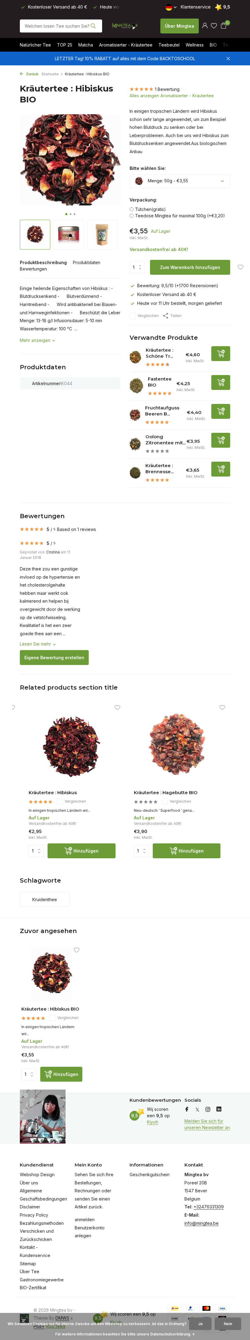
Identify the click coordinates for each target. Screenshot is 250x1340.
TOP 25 (64, 44)
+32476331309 (209, 1206)
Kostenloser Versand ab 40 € (166, 294)
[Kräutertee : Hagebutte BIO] (177, 746)
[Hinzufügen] (220, 353)
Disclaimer (30, 1206)
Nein (228, 1323)
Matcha (85, 44)
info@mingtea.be (201, 1223)
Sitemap (28, 1263)
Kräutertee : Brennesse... (159, 468)
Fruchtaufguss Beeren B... (162, 411)
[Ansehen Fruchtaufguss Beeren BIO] (135, 415)
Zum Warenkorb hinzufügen (190, 267)
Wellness (195, 44)
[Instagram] (207, 1109)
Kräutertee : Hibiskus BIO (50, 1009)
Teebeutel (169, 44)
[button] (66, 214)
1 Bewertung (167, 89)
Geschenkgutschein (150, 1174)
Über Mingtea (179, 26)
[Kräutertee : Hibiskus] (72, 746)
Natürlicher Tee (35, 44)
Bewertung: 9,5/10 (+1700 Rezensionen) (177, 285)
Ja (200, 1323)
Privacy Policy (34, 1215)
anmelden (85, 1219)
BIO (213, 44)
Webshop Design (37, 1174)
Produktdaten (86, 262)
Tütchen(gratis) (150, 209)
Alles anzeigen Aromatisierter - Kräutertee (172, 95)
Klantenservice (196, 6)
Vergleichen (148, 315)
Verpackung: (143, 199)
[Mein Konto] (205, 25)
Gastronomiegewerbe (42, 1279)
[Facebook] (186, 1109)
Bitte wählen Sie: (148, 168)
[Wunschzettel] (214, 25)
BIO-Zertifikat (33, 1287)
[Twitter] (197, 1109)
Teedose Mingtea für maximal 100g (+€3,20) (180, 215)
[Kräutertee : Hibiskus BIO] (51, 974)
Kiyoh (152, 1122)
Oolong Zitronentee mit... (165, 440)
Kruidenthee (44, 899)
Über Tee (29, 1271)
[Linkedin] (218, 1109)
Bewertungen (33, 268)
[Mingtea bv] (125, 26)
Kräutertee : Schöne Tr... (159, 353)
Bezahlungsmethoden (42, 1223)
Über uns (29, 1182)
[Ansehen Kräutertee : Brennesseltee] (135, 473)
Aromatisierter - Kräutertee (125, 44)
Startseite (50, 74)
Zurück (31, 74)
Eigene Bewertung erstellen (54, 657)
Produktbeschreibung (43, 262)
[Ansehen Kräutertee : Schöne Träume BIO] (135, 357)
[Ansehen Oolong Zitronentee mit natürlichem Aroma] (135, 444)
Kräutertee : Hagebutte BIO (166, 792)
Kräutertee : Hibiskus (53, 792)
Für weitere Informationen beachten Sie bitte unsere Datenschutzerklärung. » (125, 1334)
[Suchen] (93, 26)
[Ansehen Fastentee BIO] (136, 386)
